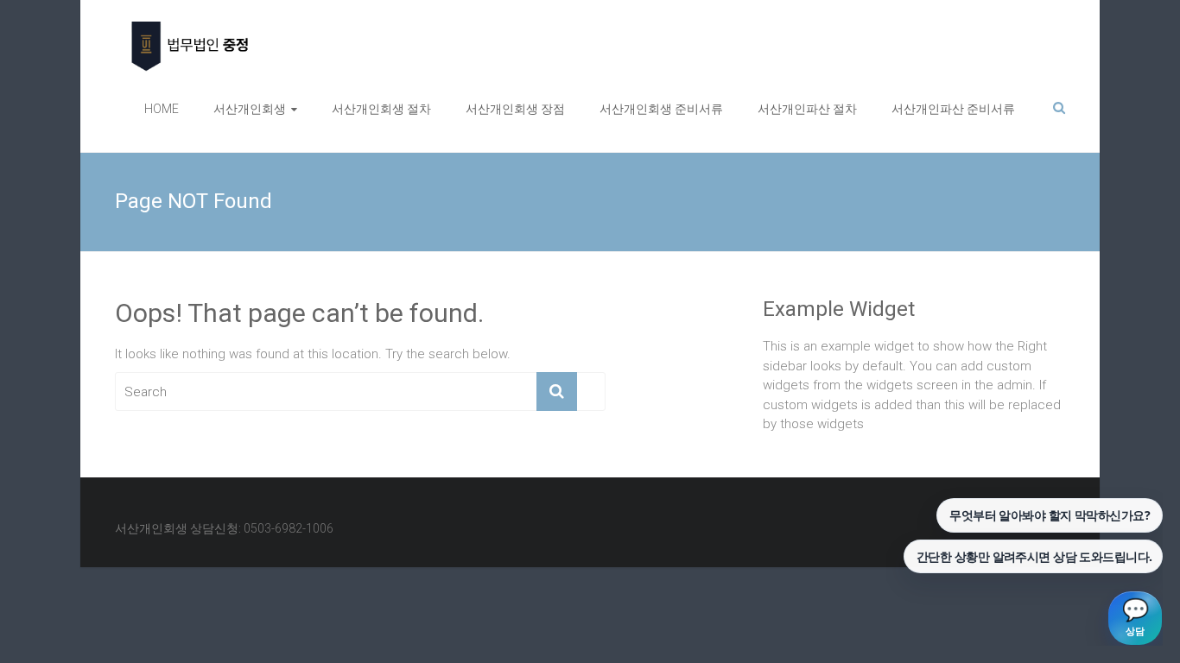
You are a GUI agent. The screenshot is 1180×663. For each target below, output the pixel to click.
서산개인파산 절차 (807, 109)
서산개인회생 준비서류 (661, 109)
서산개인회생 (249, 109)
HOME (161, 109)
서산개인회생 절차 (381, 109)
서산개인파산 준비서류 (953, 109)
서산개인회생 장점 (515, 109)
